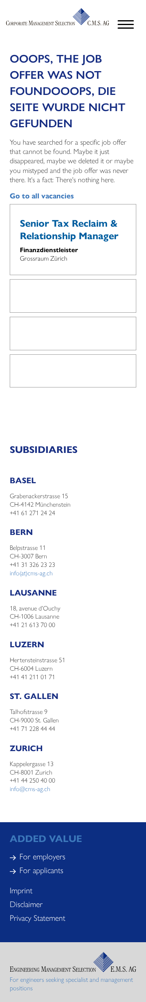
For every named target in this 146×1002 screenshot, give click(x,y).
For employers (42, 856)
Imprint (21, 890)
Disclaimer (26, 903)
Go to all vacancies (42, 195)
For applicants (41, 870)
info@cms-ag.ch (30, 788)
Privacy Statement (37, 917)
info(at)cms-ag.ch (31, 572)
